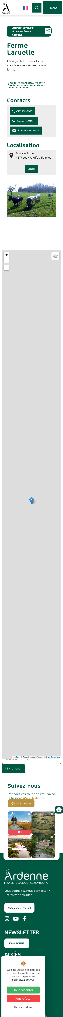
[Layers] (55, 256)
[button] (22, 111)
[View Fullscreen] (6, 267)
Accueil (16, 27)
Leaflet (16, 757)
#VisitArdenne (33, 798)
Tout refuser (23, 998)
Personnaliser (23, 1007)
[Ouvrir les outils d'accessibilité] (59, 810)
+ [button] (6, 255)
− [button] (6, 260)
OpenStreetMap (53, 757)
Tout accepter (23, 990)
